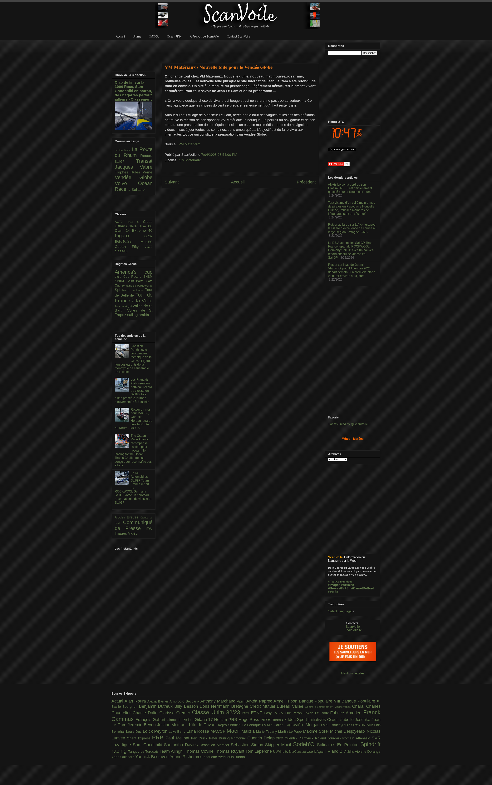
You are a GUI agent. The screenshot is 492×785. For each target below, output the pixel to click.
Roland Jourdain (328, 738)
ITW (149, 529)
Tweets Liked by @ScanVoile (348, 424)
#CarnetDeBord (362, 588)
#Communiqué (343, 581)
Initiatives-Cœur (323, 719)
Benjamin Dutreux (157, 706)
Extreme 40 (142, 230)
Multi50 (146, 242)
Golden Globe (123, 150)
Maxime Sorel (316, 731)
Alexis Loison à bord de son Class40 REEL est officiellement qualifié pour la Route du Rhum (350, 188)
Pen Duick (200, 738)
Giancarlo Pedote (180, 720)
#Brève (333, 588)
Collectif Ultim (136, 226)
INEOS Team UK (274, 720)
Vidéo (133, 533)
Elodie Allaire (353, 630)
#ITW (331, 581)
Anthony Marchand (218, 701)
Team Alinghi (172, 751)
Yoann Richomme (187, 756)
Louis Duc (134, 731)
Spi (118, 290)
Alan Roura (136, 701)
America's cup (133, 272)
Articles (121, 517)
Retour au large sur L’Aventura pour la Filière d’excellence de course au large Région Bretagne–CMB (352, 228)
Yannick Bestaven (152, 756)
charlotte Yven (215, 757)
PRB (158, 737)
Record (146, 156)
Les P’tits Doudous (360, 725)
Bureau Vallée (291, 706)
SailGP (125, 161)
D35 (149, 226)
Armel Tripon (286, 701)
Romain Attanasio (357, 738)
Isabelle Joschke (355, 719)
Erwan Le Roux (316, 713)
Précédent (306, 182)
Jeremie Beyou (142, 724)
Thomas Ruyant (230, 751)
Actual (118, 701)
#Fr (341, 588)
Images (121, 533)
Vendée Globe (133, 177)
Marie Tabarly (267, 731)
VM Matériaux (189, 144)
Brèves (134, 517)
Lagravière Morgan (303, 724)
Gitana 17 (204, 719)
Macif (234, 731)
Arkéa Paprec (259, 701)
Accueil (238, 182)
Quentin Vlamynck (300, 738)
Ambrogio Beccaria (185, 701)
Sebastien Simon (248, 744)
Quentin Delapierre (266, 738)
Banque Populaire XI (361, 701)
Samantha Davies (182, 744)
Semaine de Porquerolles (136, 285)
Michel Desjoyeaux (348, 731)
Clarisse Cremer (175, 712)
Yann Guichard (123, 757)
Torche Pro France (133, 290)
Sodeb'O (305, 744)
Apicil (241, 701)
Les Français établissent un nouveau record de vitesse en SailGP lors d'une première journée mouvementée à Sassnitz (133, 390)
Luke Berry (178, 731)
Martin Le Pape (290, 731)
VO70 (148, 246)
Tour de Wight (124, 306)
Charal (359, 706)
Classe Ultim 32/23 (217, 712)
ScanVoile (353, 626)
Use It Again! (317, 751)
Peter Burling (220, 738)
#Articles (347, 585)
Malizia (249, 731)
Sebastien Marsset (215, 745)
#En (348, 588)
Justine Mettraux (173, 724)
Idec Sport (298, 719)
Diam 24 (123, 230)
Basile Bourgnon (125, 706)
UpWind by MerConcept (290, 751)
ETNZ (257, 712)
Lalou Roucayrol (334, 725)
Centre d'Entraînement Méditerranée (328, 706)
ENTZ (246, 713)
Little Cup (123, 276)
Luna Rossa (198, 731)
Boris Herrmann (215, 706)
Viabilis (349, 751)
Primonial (239, 738)
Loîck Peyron (156, 731)
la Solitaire (136, 190)
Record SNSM (141, 276)
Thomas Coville (200, 751)
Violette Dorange (368, 751)
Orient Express (139, 738)
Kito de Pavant (203, 724)
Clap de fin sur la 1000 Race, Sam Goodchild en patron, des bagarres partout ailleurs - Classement (133, 90)
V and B (335, 751)
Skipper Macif (279, 744)
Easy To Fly (274, 713)
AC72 (121, 221)
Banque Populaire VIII (320, 701)
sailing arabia (138, 315)
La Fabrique (252, 725)
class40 (121, 251)
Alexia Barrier (158, 701)
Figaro (129, 235)
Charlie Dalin (146, 712)
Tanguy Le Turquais (144, 751)
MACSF (218, 731)
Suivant (172, 182)
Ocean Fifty (130, 247)
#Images (334, 585)
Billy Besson (187, 706)
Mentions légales (352, 673)
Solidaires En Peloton (338, 744)
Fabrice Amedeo (346, 712)
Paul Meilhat (178, 738)
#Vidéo (333, 591)
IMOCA (127, 241)
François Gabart (151, 719)
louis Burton (236, 757)
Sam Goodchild (148, 744)
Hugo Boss (249, 719)
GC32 (148, 236)
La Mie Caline (273, 725)
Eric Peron (294, 713)
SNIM (121, 281)
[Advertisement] (240, 49)
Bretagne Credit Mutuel (254, 706)
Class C (135, 222)
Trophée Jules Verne (133, 172)
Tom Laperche (259, 751)
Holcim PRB (226, 719)
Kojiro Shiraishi (230, 725)
